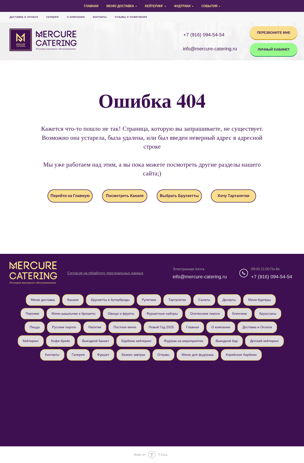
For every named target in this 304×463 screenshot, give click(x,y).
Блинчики (239, 313)
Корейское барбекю (241, 355)
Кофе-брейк (60, 341)
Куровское (198, 428)
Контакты (100, 17)
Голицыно (245, 405)
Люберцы (185, 382)
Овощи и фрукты (121, 313)
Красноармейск (96, 428)
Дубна (32, 393)
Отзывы (163, 355)
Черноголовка (56, 416)
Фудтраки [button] (182, 6)
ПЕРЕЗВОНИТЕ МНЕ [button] (273, 32)
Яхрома (275, 371)
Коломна (80, 393)
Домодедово (53, 371)
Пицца (35, 327)
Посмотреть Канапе (125, 196)
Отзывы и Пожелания (131, 17)
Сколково (276, 416)
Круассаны (267, 313)
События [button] (209, 6)
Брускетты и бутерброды (110, 300)
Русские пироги (64, 327)
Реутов (194, 405)
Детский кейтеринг (264, 341)
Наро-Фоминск (158, 393)
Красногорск (212, 382)
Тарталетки (177, 300)
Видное (57, 405)
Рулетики (149, 300)
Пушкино (55, 393)
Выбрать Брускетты (179, 196)
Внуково (267, 393)
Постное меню (125, 327)
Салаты (204, 300)
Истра (79, 371)
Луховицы (32, 428)
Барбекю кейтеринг (136, 341)
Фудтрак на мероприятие (183, 341)
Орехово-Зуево (85, 405)
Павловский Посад (221, 416)
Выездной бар (227, 341)
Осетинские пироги (205, 313)
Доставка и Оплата (24, 17)
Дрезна (137, 416)
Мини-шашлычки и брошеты (73, 313)
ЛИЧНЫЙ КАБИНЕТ (274, 49)
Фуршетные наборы (162, 313)
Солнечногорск (128, 371)
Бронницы (243, 393)
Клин (101, 393)
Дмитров (27, 371)
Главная (91, 6)
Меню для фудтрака (198, 355)
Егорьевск (114, 405)
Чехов (88, 382)
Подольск (180, 371)
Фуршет (103, 355)
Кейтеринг (31, 341)
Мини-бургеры (259, 300)
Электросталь (126, 393)
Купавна (251, 416)
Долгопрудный (30, 405)
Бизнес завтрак (133, 355)
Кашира (100, 371)
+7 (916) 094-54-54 (203, 34)
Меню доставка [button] (120, 6)
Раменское (135, 382)
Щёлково (161, 382)
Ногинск (185, 393)
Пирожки (32, 313)
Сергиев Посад (213, 393)
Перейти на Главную (70, 196)
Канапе (73, 300)
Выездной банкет (95, 341)
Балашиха (64, 382)
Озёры (191, 416)
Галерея (52, 17)
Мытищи (205, 371)
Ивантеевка (169, 405)
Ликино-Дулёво (165, 416)
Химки (253, 371)
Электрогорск (111, 416)
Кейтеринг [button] (154, 6)
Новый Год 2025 (161, 327)
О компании (76, 17)
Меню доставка (43, 300)
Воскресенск (150, 439)
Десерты (229, 300)
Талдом (222, 428)
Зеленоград (37, 382)
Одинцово (230, 371)
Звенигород (141, 405)
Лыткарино (26, 416)
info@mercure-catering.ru (200, 276)
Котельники (268, 428)
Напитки (94, 327)
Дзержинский (273, 405)
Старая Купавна (62, 428)
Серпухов (239, 382)
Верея (244, 428)
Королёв (109, 382)
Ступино (83, 416)
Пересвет (125, 428)
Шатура (149, 428)
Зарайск (156, 371)
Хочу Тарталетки (233, 196)
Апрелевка (218, 405)
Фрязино (173, 428)
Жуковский (266, 382)
